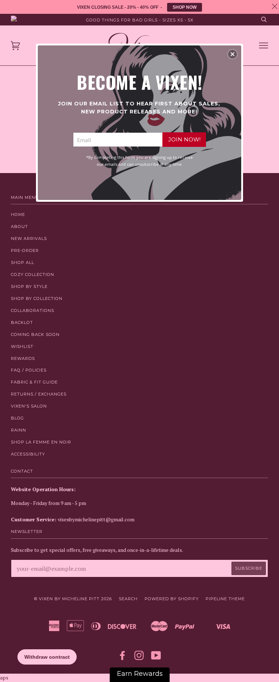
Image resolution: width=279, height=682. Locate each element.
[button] (232, 54)
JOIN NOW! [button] (184, 139)
